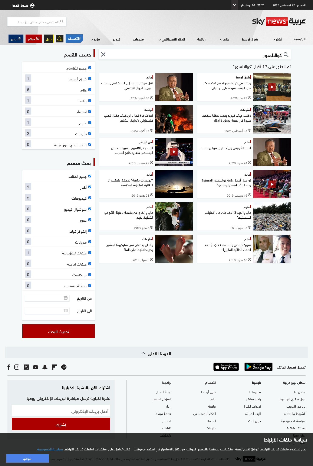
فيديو (116, 39)
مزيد (97, 39)
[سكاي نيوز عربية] (279, 21)
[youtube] (35, 367)
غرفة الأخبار (163, 391)
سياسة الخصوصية (293, 420)
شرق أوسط (250, 39)
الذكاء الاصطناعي (173, 39)
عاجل (49, 38)
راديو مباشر (253, 398)
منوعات (138, 39)
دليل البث (254, 420)
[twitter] (26, 367)
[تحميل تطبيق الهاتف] (242, 367)
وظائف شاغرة (296, 427)
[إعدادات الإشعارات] (59, 38)
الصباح (166, 420)
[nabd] (64, 367)
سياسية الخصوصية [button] (50, 449)
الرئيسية (300, 38)
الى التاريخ (84, 311)
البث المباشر (253, 413)
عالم (226, 39)
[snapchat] (44, 367)
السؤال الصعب (161, 398)
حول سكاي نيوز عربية (292, 398)
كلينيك (166, 427)
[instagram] (16, 367)
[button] (34, 39)
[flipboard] (54, 367)
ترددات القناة (252, 405)
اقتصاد (211, 420)
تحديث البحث (58, 331)
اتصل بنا (300, 391)
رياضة (201, 39)
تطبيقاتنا (255, 391)
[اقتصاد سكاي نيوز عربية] (74, 38)
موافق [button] (27, 458)
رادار (168, 405)
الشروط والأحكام (295, 413)
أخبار (279, 39)
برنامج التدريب (296, 405)
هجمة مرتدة (163, 413)
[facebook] (8, 367)
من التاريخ (84, 298)
